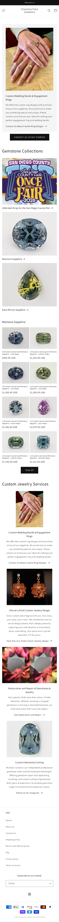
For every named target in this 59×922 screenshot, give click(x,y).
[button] (3, 10)
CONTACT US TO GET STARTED (29, 137)
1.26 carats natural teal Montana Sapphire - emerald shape (42, 457)
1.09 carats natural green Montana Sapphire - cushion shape (43, 353)
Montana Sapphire (12, 259)
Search (9, 820)
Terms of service (13, 865)
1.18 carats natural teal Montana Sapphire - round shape (14, 422)
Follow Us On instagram (27, 792)
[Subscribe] (50, 883)
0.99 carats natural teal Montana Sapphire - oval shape (15, 353)
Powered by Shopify (39, 917)
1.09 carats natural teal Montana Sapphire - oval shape (14, 387)
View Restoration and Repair (27, 714)
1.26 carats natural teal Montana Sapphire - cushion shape (14, 457)
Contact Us (11, 833)
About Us (10, 826)
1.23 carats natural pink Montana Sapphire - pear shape (43, 422)
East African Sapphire (13, 309)
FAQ (7, 852)
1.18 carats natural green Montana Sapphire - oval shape (43, 387)
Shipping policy (13, 839)
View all (29, 470)
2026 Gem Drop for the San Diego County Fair (26, 208)
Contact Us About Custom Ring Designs (25, 126)
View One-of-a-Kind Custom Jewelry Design (28, 641)
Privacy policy (12, 859)
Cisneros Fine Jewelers (25, 917)
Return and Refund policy (17, 846)
